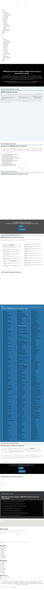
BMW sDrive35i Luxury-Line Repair (36, 383)
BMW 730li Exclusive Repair (21, 377)
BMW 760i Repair (19, 408)
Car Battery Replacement (6, 14)
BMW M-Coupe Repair (20, 425)
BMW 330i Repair (5, 383)
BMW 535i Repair (5, 434)
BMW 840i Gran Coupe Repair (21, 417)
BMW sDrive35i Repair (34, 401)
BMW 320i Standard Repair (7, 369)
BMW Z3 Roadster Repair (20, 427)
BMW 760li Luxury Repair (20, 410)
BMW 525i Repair (5, 429)
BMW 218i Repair (5, 342)
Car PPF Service (5, 22)
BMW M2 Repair (5, 353)
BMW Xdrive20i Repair (34, 364)
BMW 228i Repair (5, 346)
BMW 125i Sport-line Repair (7, 326)
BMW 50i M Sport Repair (34, 414)
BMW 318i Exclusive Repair (7, 362)
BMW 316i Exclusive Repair (7, 358)
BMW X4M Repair (33, 360)
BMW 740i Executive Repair (21, 385)
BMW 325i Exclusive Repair (7, 374)
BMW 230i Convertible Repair (7, 350)
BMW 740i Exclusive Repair (21, 384)
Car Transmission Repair (6, 26)
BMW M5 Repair (19, 318)
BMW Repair (5, 311)
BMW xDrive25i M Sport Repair (35, 330)
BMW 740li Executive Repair (21, 392)
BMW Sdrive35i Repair (34, 434)
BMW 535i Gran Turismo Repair (7, 437)
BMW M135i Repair (5, 338)
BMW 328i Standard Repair (7, 381)
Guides (3, 33)
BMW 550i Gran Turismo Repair (21, 315)
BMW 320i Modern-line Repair (7, 368)
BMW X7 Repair (33, 410)
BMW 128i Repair (5, 328)
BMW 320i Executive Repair (7, 367)
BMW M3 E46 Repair (6, 397)
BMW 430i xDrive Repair (6, 412)
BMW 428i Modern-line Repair (7, 407)
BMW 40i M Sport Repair (34, 411)
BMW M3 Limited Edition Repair (7, 398)
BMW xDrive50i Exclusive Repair (36, 417)
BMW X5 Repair (33, 370)
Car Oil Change (5, 48)
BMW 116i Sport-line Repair (7, 314)
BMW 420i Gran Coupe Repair (7, 403)
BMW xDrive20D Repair (34, 363)
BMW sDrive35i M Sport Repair (35, 384)
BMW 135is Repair (5, 336)
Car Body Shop (5, 11)
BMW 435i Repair (5, 413)
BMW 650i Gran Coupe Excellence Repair (23, 353)
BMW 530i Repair (5, 431)
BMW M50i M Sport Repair (35, 416)
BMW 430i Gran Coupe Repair (7, 411)
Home (3, 9)
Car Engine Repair (5, 17)
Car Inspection (5, 19)
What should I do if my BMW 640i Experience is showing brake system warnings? (15, 512)
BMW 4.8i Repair (33, 376)
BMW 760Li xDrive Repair (20, 411)
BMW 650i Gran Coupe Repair (21, 352)
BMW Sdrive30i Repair (34, 433)
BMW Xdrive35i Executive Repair (36, 392)
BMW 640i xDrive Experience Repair (22, 342)
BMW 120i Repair (5, 321)
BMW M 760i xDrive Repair (21, 414)
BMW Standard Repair (20, 422)
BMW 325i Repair (5, 373)
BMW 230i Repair (5, 349)
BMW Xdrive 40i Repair (34, 387)
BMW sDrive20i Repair (34, 323)
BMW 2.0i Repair (33, 340)
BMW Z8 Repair (33, 439)
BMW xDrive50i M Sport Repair (35, 399)
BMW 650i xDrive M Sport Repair (21, 368)
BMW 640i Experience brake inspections (8, 97)
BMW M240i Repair (5, 352)
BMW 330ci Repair (5, 382)
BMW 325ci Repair (5, 372)
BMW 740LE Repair (20, 387)
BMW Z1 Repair (33, 419)
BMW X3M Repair (33, 348)
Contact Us (3, 31)
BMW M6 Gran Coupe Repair (21, 370)
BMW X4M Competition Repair (35, 361)
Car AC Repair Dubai (6, 40)
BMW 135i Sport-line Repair (7, 334)
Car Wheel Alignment (6, 29)
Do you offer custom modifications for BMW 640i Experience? (12, 510)
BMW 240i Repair (5, 351)
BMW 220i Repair (5, 343)
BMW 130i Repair (5, 329)
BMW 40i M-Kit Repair (34, 378)
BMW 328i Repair (5, 377)
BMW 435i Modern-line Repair (7, 416)
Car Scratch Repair (5, 24)
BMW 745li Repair (19, 396)
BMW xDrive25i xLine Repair (35, 332)
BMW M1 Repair (5, 337)
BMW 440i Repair (5, 419)
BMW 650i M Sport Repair (20, 364)
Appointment (4, 32)
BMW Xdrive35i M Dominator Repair (36, 394)
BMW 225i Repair (5, 345)
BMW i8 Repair (19, 423)
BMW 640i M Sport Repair (20, 340)
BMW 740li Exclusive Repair (21, 391)
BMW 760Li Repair (19, 409)
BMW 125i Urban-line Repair (7, 327)
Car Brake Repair (5, 16)
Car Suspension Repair (6, 25)
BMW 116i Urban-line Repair (7, 315)
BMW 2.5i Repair (33, 341)
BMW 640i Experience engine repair (24, 97)
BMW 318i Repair (5, 361)
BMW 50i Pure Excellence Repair (35, 415)
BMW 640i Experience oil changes (37, 96)
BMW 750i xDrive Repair (20, 401)
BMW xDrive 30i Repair (34, 362)
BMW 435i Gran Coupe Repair (7, 414)
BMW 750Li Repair (19, 402)
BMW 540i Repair (5, 438)
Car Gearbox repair (5, 18)
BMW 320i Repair (5, 366)
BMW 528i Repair (5, 430)
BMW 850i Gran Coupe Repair (21, 419)
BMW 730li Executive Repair (21, 378)
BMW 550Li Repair (19, 317)
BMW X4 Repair (33, 355)
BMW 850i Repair (19, 418)
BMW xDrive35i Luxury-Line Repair (36, 393)
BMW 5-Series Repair (6, 422)
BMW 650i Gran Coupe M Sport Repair (22, 356)
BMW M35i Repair (33, 379)
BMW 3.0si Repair (33, 345)
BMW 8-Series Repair (20, 415)
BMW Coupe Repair (20, 437)
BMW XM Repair (33, 418)
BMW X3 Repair (33, 339)
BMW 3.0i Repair (33, 371)
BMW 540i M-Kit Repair (6, 439)
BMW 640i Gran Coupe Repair (21, 326)
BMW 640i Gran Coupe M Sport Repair (22, 332)
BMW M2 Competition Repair (21, 432)
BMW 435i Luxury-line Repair (7, 415)
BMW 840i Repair (19, 416)
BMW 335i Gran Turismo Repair (7, 388)
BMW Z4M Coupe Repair (34, 438)
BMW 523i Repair (5, 427)
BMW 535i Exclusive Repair (7, 435)
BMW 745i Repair (19, 395)
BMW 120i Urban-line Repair (7, 323)
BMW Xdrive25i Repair (34, 329)
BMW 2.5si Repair (33, 342)
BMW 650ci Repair (19, 347)
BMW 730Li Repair (19, 376)
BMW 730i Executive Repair (21, 375)
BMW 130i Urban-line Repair (7, 331)
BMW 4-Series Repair (6, 400)
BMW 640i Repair (19, 323)
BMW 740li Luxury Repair (20, 393)
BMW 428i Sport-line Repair (7, 408)
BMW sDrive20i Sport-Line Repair (36, 325)
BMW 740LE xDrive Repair (21, 388)
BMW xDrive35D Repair (34, 368)
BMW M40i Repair (33, 346)
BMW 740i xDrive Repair (20, 386)
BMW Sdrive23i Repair (34, 431)
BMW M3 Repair (5, 396)
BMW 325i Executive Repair (7, 375)
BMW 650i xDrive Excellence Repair (22, 365)
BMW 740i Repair (19, 383)
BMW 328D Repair (5, 376)
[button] (22, 35)
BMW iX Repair (19, 424)
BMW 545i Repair (19, 310)
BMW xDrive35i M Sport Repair (35, 395)
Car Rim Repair (5, 23)
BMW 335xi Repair (5, 392)
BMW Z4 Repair (33, 422)
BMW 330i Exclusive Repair (7, 384)
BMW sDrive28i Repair (34, 432)
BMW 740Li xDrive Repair (20, 394)
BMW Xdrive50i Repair (34, 396)
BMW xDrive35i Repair (34, 334)
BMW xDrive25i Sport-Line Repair (36, 331)
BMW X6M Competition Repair (35, 403)
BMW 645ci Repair (19, 345)
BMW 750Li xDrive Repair (20, 407)
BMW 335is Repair (5, 391)
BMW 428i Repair (5, 404)
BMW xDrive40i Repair (34, 408)
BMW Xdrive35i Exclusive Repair (35, 391)
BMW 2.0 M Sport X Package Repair (36, 338)
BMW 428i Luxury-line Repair (7, 406)
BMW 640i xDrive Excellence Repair (22, 341)
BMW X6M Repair (33, 402)
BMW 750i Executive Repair (21, 400)
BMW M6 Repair (19, 369)
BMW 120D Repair (5, 320)
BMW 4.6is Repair (33, 375)
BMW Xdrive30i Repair (34, 353)
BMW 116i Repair (5, 313)
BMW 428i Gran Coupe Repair (7, 405)
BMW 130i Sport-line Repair (7, 330)
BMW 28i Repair (33, 356)
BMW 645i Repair (19, 346)
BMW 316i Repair (5, 357)
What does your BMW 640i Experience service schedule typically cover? (13, 503)
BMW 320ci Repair (5, 365)
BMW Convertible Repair (34, 311)
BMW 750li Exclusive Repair (21, 403)
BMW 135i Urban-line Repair (7, 335)
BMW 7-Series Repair (20, 371)
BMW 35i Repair (33, 357)
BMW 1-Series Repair (6, 312)
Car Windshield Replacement (7, 30)
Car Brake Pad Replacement (7, 15)
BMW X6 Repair (33, 400)
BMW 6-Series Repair (20, 321)
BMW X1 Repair (33, 321)
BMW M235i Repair (5, 354)
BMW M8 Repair (33, 315)
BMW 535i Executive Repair (7, 436)
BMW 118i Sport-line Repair (7, 318)
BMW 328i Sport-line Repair (7, 380)
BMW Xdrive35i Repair (34, 354)
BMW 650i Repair (19, 348)
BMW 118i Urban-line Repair (7, 319)
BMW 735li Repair (19, 380)
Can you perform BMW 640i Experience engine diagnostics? (11, 515)
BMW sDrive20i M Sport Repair (35, 324)
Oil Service (11, 244)
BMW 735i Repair (19, 379)
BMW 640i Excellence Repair (21, 324)
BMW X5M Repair (33, 385)
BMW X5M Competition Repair (35, 386)
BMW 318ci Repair (5, 360)
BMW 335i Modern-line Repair (7, 389)
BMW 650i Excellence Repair (21, 349)
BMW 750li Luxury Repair (20, 406)
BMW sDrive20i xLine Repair (35, 326)
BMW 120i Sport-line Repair (7, 322)
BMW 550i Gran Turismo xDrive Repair (22, 316)
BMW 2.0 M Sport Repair (34, 337)
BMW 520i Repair (5, 423)
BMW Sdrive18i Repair (34, 322)
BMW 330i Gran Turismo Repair (7, 385)
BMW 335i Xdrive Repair (6, 390)
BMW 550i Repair (19, 311)
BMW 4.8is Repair (33, 377)
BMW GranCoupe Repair (34, 314)
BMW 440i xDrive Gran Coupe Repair (8, 420)
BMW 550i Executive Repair (21, 314)
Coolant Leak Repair (13, 260)
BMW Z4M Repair (33, 437)
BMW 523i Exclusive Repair (7, 428)
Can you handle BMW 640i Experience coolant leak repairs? (11, 508)
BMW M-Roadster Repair (20, 426)
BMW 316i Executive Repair (7, 359)
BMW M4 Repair (5, 421)
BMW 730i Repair (19, 372)
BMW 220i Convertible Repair (7, 344)
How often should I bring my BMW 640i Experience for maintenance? (13, 501)
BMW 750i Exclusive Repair (21, 399)
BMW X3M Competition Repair (35, 349)
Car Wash (4, 55)
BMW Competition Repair (20, 439)
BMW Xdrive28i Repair (34, 333)
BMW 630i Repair (19, 322)
